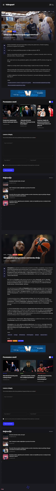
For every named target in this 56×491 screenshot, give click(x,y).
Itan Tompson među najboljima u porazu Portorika (22, 187)
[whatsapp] (4, 52)
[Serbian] (3, 489)
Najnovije (7, 178)
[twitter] (4, 271)
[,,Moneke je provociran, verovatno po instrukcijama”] (45, 366)
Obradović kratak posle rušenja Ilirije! (10, 376)
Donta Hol (10, 334)
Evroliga (5, 118)
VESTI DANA (20, 340)
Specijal (37, 334)
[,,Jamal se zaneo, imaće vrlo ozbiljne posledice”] (28, 366)
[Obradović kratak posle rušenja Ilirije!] (11, 366)
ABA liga (5, 373)
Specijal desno (44, 334)
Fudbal (21, 373)
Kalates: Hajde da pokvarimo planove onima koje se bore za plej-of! (44, 122)
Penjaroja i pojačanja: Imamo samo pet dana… (10, 121)
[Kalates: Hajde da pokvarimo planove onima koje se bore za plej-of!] (45, 110)
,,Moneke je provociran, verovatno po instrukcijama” (44, 377)
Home (5, 31)
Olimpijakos (26, 288)
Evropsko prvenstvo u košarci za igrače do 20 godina (19, 82)
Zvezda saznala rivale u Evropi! (17, 181)
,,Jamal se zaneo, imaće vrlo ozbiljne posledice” (27, 376)
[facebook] (4, 45)
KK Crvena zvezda (41, 373)
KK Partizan (22, 118)
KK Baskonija (22, 334)
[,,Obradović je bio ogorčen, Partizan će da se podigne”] (28, 110)
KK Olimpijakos (30, 334)
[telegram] (4, 50)
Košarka (10, 31)
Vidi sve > (51, 177)
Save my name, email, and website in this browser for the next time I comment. (22, 165)
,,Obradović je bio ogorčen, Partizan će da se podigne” (27, 122)
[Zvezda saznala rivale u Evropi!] (5, 183)
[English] (1, 489)
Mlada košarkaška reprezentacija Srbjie (16, 85)
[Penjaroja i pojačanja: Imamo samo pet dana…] (11, 110)
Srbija (14, 31)
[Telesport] (10, 5)
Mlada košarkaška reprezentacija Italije (41, 82)
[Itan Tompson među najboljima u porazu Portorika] (5, 189)
